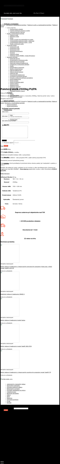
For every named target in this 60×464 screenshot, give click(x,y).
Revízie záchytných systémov (16, 449)
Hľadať (5, 145)
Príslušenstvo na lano (16, 97)
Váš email (5, 116)
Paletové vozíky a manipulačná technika (39, 25)
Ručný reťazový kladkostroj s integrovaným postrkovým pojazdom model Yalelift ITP (26, 372)
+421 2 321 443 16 (27, 13)
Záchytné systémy (12, 441)
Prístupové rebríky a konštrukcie (17, 446)
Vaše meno (5, 111)
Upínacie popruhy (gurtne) (15, 435)
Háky (11, 115)
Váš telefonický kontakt (9, 120)
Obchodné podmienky (13, 385)
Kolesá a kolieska (12, 424)
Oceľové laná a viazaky (14, 425)
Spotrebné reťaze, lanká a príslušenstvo (19, 430)
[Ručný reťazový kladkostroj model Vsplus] (10, 316)
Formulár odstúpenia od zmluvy (16, 390)
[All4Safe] (7, 19)
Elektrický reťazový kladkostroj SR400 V (13, 294)
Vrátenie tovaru (11, 392)
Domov (3, 25)
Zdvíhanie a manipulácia (11, 24)
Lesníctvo (10, 438)
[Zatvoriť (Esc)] (1, 461)
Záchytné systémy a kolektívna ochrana (16, 7)
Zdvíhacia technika (12, 436)
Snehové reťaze (9, 9)
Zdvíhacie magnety (15, 86)
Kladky (12, 94)
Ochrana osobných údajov (14, 387)
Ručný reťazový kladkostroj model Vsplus (13, 320)
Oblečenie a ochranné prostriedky (14, 4)
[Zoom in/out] (3, 461)
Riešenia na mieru (12, 447)
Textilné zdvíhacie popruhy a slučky (18, 433)
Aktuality (6, 125)
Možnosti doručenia (13, 393)
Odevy (9, 395)
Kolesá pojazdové (12, 104)
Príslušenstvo (8, 110)
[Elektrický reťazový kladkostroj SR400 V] (10, 290)
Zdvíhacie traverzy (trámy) (17, 91)
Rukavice (9, 398)
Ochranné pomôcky (12, 399)
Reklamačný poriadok (13, 389)
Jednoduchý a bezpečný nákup (16, 384)
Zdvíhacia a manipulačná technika (14, 6)
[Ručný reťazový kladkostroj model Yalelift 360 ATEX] (10, 342)
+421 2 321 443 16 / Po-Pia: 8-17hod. (16, 16)
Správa (4, 125)
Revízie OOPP (11, 421)
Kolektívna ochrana (13, 443)
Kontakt (9, 403)
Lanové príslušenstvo (16, 116)
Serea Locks (7, 10)
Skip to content (5, 1)
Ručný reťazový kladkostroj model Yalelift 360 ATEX (16, 346)
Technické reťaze (12, 432)
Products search (8, 142)
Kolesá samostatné (12, 106)
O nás (8, 401)
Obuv (8, 396)
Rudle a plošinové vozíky (14, 429)
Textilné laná (13, 119)
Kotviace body (11, 444)
